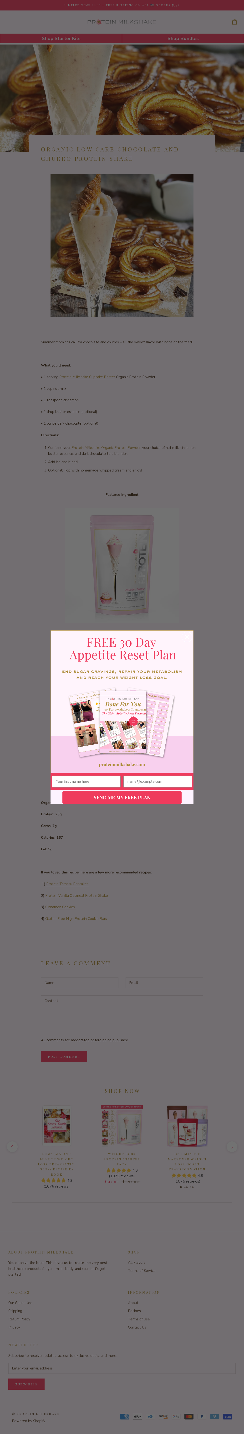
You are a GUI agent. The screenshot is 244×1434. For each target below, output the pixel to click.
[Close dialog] (187, 637)
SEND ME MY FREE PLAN (122, 797)
